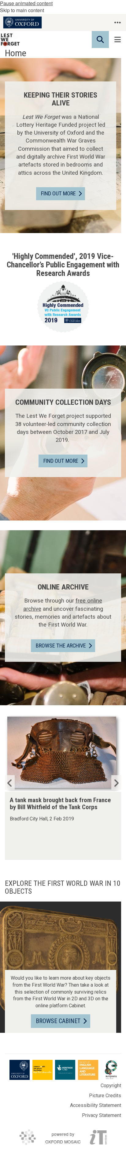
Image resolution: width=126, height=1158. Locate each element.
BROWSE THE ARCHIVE (61, 645)
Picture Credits (105, 1095)
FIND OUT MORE (58, 193)
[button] (117, 22)
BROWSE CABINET (58, 1021)
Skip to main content (22, 10)
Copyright (111, 1085)
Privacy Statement (101, 1115)
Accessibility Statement (95, 1105)
